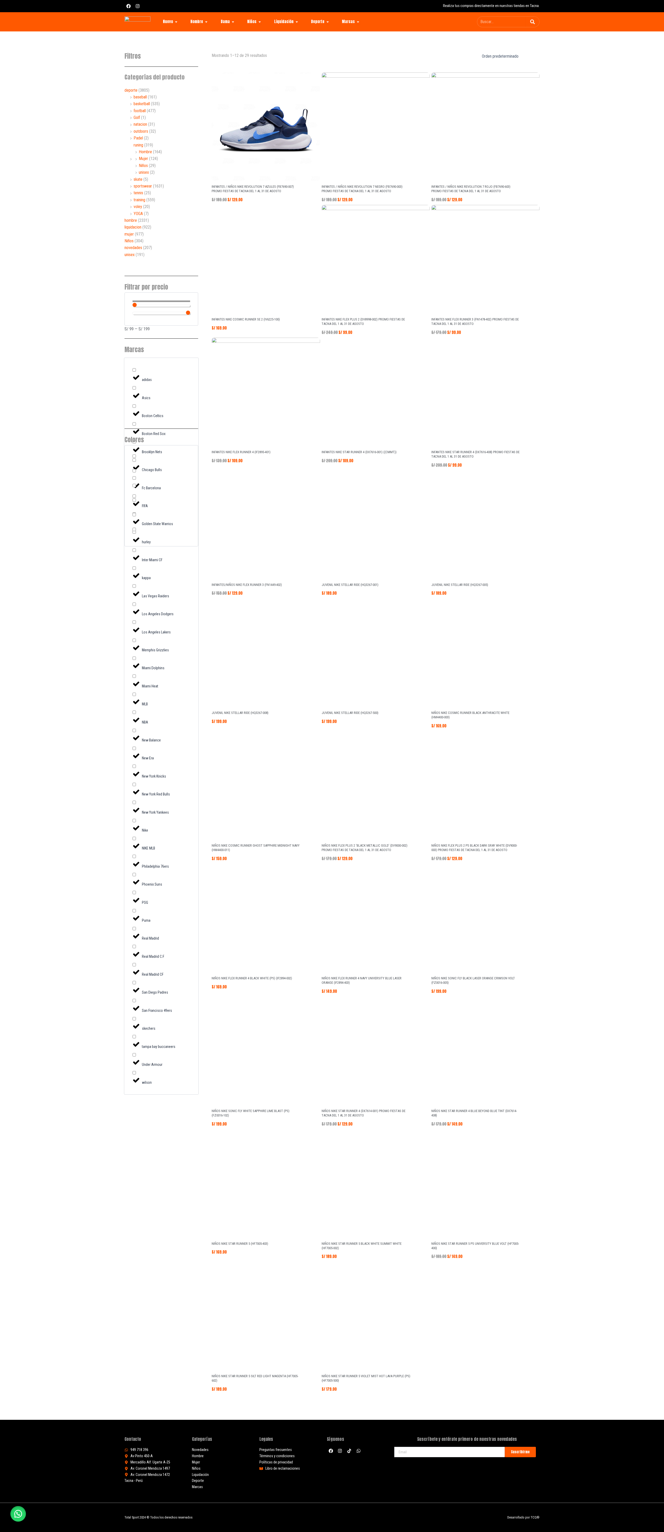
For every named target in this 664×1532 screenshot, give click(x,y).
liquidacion (133, 227)
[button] (18, 1514)
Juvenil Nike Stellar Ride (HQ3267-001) (350, 585)
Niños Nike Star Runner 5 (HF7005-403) (240, 1244)
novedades (133, 247)
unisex (144, 172)
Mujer (143, 158)
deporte (131, 90)
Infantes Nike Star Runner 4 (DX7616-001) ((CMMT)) (359, 452)
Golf (137, 117)
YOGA (138, 213)
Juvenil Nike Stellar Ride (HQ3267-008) (240, 713)
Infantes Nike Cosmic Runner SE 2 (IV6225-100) (246, 319)
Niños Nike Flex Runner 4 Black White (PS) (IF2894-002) (252, 978)
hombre (131, 220)
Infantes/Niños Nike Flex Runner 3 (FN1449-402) (247, 585)
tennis (138, 192)
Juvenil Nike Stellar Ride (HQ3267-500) (350, 713)
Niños (143, 165)
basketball (142, 103)
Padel (138, 138)
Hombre (145, 151)
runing (138, 145)
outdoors (141, 131)
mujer (129, 234)
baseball (140, 97)
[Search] (532, 22)
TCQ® (535, 1517)
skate (138, 179)
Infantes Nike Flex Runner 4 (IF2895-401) (241, 452)
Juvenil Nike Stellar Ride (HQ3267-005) (459, 585)
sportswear (143, 186)
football (140, 110)
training (139, 199)
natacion (140, 124)
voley (138, 206)
